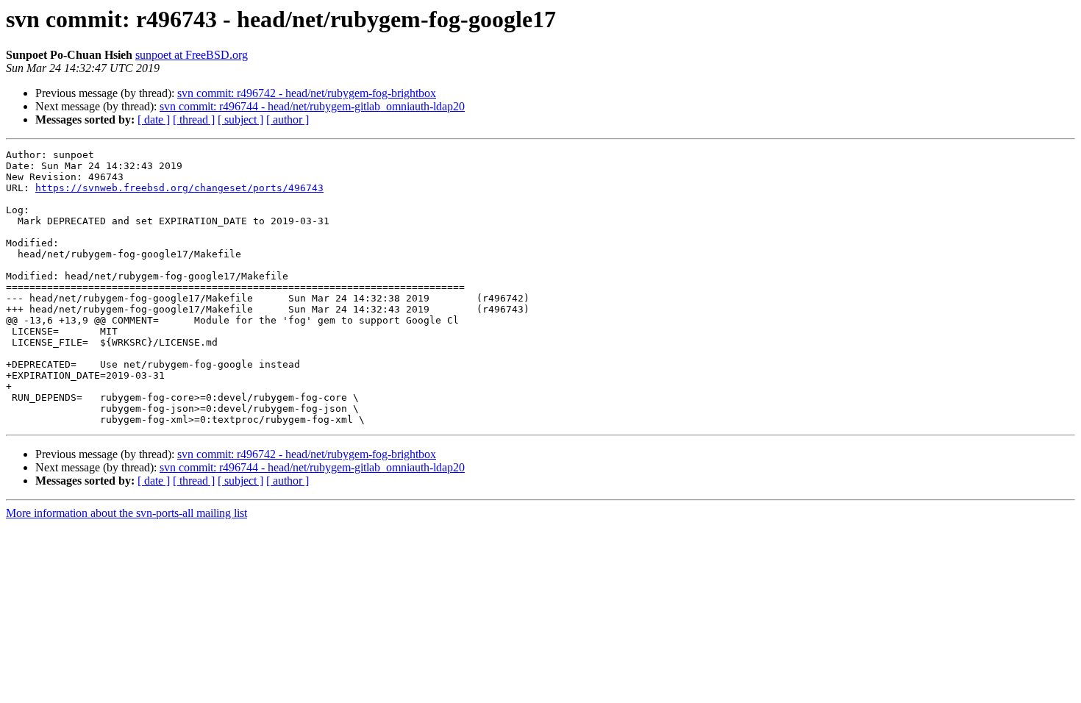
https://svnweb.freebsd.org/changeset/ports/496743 (179, 187)
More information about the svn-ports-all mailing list (126, 513)
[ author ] (287, 119)
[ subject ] (240, 119)
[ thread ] (194, 119)
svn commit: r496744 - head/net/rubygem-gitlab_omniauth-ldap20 (312, 106)
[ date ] (154, 119)
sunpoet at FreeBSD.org (191, 55)
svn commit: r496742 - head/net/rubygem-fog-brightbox (306, 93)
